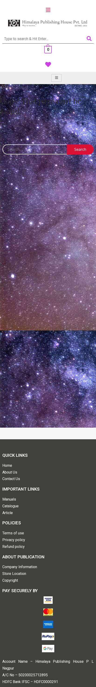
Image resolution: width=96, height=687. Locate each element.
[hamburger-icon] (56, 78)
